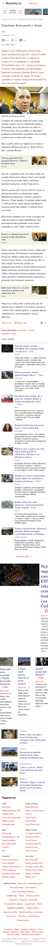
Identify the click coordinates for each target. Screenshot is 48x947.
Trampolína (13, 900)
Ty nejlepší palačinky (33, 833)
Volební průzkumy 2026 (11, 811)
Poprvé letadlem (8, 863)
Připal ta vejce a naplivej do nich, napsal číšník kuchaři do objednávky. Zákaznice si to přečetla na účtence (30, 452)
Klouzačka (33, 900)
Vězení (31, 330)
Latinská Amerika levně (11, 873)
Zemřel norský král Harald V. (41, 671)
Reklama (24, 929)
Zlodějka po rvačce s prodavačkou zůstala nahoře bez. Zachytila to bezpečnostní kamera (30, 478)
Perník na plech (31, 851)
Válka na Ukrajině (21, 537)
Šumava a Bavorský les (11, 867)
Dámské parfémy (25, 912)
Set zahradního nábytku (13, 904)
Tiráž (40, 929)
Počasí (17, 354)
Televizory (22, 916)
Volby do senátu (8, 821)
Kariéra (33, 929)
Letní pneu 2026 (31, 860)
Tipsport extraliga (8, 840)
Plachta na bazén (33, 896)
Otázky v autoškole (32, 873)
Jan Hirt (28, 814)
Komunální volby (8, 824)
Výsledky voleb (8, 814)
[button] (24, 100)
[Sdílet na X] (45, 323)
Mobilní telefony (33, 908)
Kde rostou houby (17, 887)
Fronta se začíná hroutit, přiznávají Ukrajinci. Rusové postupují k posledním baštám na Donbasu (30, 531)
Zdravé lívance (31, 840)
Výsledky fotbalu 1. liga (11, 837)
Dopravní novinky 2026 (34, 867)
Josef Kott (22, 330)
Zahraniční (18, 378)
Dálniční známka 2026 (34, 863)
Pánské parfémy (23, 920)
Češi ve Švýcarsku (9, 870)
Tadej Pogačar (31, 817)
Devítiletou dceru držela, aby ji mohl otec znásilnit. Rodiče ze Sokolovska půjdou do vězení (28, 398)
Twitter (16, 929)
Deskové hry (11, 916)
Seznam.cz (33, 3)
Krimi (3, 296)
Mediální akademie (10, 932)
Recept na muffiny (32, 837)
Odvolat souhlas (13, 934)
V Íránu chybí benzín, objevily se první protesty (23, 676)
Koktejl (17, 460)
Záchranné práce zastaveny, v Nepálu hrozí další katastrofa (5, 676)
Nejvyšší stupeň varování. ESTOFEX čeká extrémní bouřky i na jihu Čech (29, 348)
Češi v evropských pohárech (23, 892)
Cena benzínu (30, 887)
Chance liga (6, 833)
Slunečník (23, 900)
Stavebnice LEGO (10, 912)
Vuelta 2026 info (31, 807)
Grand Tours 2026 (32, 824)
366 (24, 40)
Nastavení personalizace (31, 934)
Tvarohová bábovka (33, 844)
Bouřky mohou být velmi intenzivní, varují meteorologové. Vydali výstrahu (29, 505)
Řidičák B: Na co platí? (34, 870)
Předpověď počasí (35, 883)
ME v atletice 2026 (9, 844)
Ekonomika (19, 431)
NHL (3, 851)
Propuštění (5, 334)
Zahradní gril (30, 904)
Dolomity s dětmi (8, 877)
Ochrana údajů (37, 932)
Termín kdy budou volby (11, 817)
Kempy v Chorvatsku (10, 860)
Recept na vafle (31, 847)
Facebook (8, 929)
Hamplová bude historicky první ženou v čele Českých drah (29, 426)
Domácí (4, 166)
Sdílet (16, 40)
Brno (14, 334)
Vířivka (39, 904)
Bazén (21, 896)
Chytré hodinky (34, 916)
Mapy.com (22, 883)
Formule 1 (6, 847)
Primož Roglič (30, 821)
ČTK (3, 32)
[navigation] (3, 3)
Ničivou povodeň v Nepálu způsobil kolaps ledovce (27, 373)
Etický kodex (25, 932)
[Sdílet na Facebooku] (41, 323)
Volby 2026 (6, 807)
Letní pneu (38, 912)
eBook (7, 40)
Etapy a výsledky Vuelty (34, 811)
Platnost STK (30, 877)
